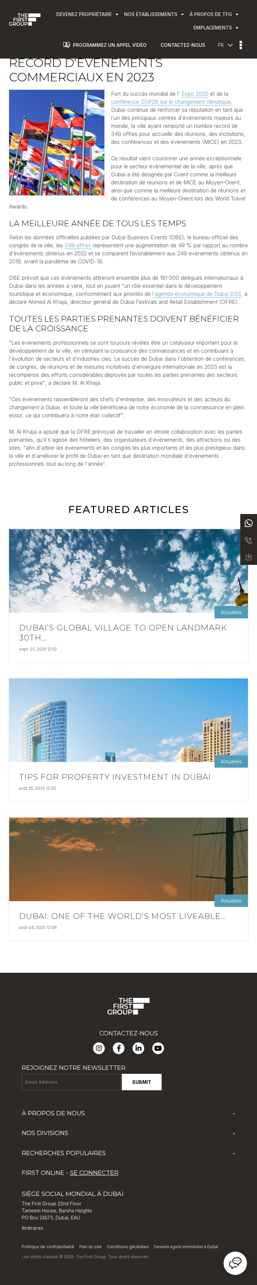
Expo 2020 (194, 93)
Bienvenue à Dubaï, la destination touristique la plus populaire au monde (101, 1166)
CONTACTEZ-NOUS (183, 45)
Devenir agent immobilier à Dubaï (186, 1246)
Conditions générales (128, 1246)
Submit (141, 1082)
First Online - (70, 1173)
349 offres (78, 245)
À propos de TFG (41, 1126)
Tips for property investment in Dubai (115, 777)
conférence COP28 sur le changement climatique (171, 101)
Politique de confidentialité (48, 1246)
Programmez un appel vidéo (110, 45)
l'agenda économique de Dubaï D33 (196, 293)
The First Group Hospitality (51, 1146)
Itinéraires (32, 1228)
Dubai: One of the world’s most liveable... (122, 916)
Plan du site (90, 1246)
